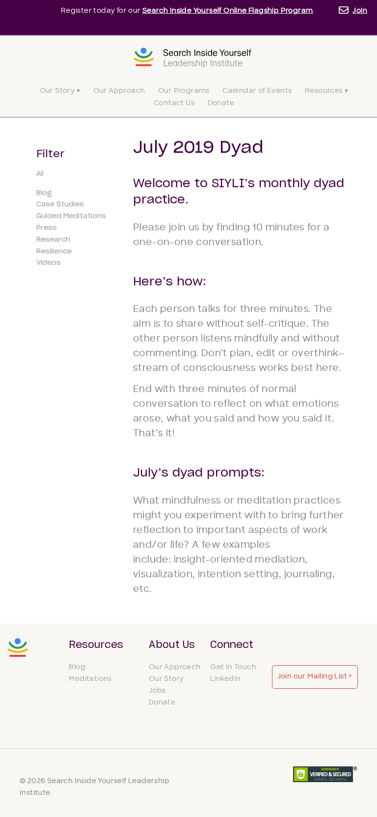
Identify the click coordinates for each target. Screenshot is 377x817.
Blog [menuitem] (44, 193)
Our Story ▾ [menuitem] (60, 91)
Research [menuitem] (53, 239)
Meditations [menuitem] (90, 679)
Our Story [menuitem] (166, 679)
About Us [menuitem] (172, 645)
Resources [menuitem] (96, 645)
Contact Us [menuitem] (174, 103)
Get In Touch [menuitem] (233, 667)
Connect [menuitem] (231, 645)
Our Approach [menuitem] (119, 91)
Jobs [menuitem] (157, 691)
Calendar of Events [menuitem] (257, 91)
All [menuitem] (40, 173)
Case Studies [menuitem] (60, 204)
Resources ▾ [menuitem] (326, 91)
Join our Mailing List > (314, 676)
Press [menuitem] (46, 228)
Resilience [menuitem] (54, 251)
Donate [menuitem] (221, 103)
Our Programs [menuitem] (184, 91)
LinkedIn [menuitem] (225, 679)
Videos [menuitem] (48, 262)
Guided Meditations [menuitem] (71, 216)
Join (359, 11)
